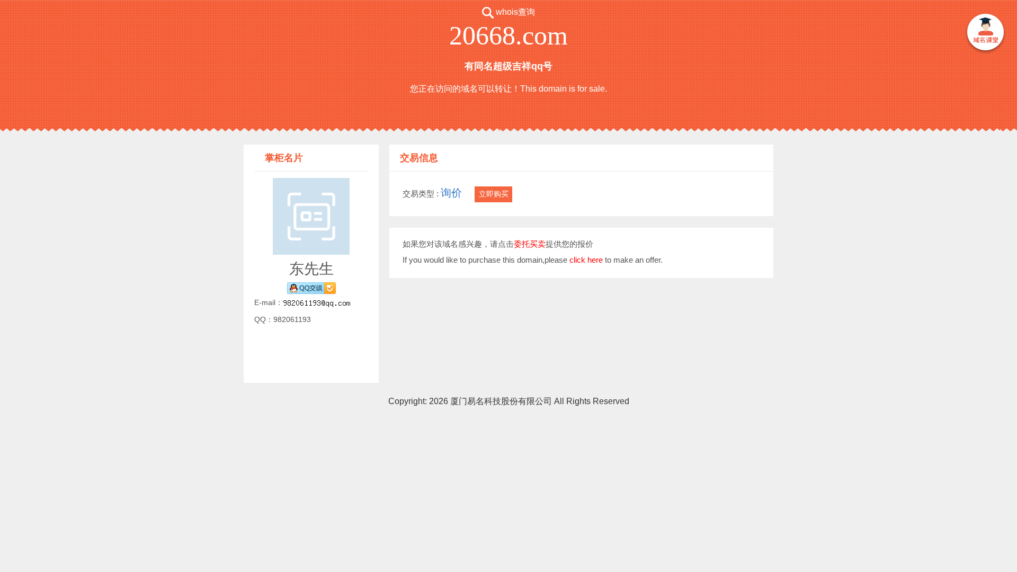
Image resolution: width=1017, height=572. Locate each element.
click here (586, 259)
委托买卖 (530, 243)
